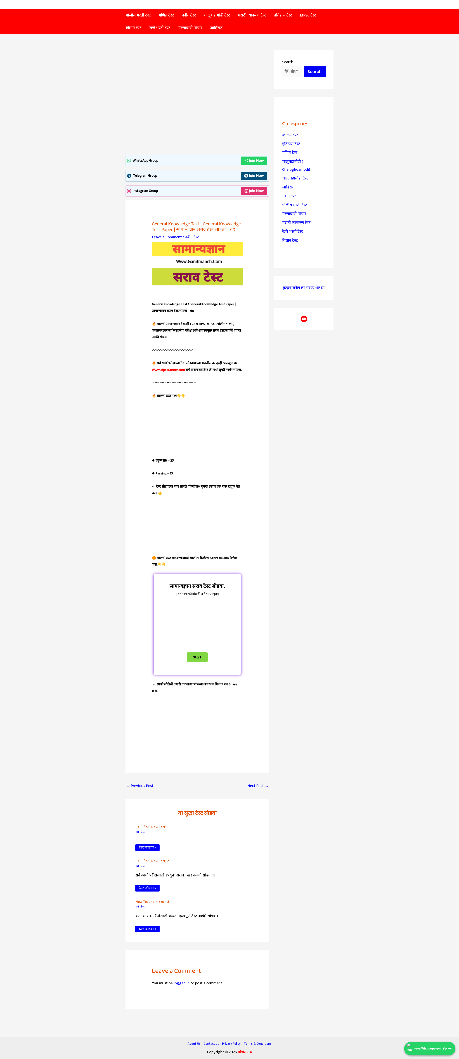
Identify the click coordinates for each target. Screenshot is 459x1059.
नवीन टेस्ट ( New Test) (150, 827)
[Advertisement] (197, 77)
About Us (194, 1043)
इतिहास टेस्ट (291, 144)
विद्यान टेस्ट (290, 240)
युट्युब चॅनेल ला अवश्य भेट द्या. (304, 288)
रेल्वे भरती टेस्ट (292, 231)
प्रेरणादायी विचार (294, 214)
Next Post (258, 786)
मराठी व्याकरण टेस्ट (296, 222)
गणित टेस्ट (289, 152)
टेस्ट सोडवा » (147, 847)
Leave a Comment (167, 237)
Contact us (211, 1043)
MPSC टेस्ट (290, 135)
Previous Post (139, 786)
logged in (182, 983)
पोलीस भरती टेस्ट (294, 205)
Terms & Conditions (257, 1043)
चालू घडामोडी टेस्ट (295, 178)
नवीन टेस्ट (192, 237)
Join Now (256, 160)
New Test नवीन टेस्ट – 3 (152, 902)
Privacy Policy (231, 1043)
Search (287, 62)
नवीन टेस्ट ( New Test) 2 (152, 861)
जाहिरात (288, 187)
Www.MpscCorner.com (168, 370)
